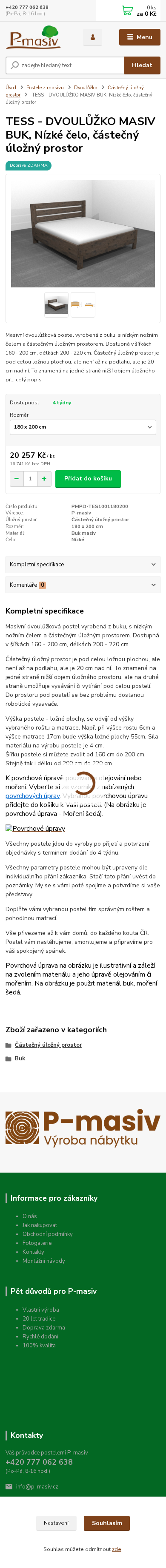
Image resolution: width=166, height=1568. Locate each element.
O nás (30, 1216)
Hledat (142, 65)
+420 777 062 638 (27, 7)
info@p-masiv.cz (37, 1487)
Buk (20, 1058)
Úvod (11, 88)
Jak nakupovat (40, 1225)
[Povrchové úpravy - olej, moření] (35, 829)
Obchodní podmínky (48, 1234)
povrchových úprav (33, 796)
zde (116, 1549)
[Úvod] (38, 37)
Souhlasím (107, 1523)
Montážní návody (44, 1261)
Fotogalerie (37, 1243)
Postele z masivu (45, 88)
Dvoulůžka (85, 88)
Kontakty (33, 1252)
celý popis (29, 379)
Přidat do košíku (88, 478)
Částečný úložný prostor (48, 1045)
